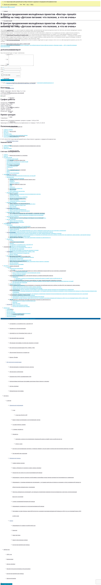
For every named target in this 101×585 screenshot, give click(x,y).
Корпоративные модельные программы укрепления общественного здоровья (29, 381)
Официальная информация (16, 405)
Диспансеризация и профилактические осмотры (21, 367)
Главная (6, 11)
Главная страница (8, 129)
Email (2, 69)
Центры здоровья (13, 386)
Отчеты (11, 240)
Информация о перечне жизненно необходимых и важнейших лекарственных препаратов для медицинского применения (43, 477)
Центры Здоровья (11, 219)
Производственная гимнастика (17, 160)
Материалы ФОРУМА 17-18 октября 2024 (19, 226)
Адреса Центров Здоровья (16, 220)
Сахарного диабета (14, 107)
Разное (11, 520)
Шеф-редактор (14, 43)
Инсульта (11, 97)
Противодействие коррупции (16, 338)
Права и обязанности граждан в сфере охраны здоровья (26, 468)
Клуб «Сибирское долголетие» (17, 191)
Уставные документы (17, 429)
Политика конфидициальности (11, 136)
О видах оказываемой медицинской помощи (23, 501)
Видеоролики (10, 559)
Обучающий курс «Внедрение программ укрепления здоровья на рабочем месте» (30, 299)
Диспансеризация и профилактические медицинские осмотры (25, 145)
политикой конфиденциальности (45, 82)
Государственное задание (19, 424)
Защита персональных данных (20, 540)
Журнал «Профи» (13, 357)
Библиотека (7, 549)
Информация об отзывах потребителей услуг (24, 525)
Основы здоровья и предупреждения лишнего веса (22, 179)
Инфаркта (12, 181)
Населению (6, 78)
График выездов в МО (12, 166)
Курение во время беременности (17, 209)
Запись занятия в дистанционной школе (19, 211)
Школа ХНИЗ (12, 131)
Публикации (9, 225)
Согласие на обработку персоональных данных (16, 135)
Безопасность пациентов (15, 188)
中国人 (31, 4)
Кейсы (8, 171)
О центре (9, 400)
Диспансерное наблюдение (16, 371)
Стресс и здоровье (14, 199)
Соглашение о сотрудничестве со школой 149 (21, 323)
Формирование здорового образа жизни (19, 236)
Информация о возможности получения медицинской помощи (28, 506)
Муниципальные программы (16, 391)
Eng (28, 4)
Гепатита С (12, 121)
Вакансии (14, 530)
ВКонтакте (32, 318)
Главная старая (7, 145)
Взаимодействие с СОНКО (13, 212)
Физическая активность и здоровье (18, 155)
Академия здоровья (11, 174)
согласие (8, 82)
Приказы (11, 243)
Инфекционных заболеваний (16, 93)
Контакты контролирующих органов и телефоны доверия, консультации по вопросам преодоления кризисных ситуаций (42, 448)
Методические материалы (13, 163)
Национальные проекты (13, 216)
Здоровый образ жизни (12, 141)
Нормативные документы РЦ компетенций (17, 161)
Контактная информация (13, 173)
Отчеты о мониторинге (18, 241)
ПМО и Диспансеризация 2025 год (18, 227)
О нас (13, 410)
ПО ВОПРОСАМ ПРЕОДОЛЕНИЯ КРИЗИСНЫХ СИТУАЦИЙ (21, 175)
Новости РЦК (10, 160)
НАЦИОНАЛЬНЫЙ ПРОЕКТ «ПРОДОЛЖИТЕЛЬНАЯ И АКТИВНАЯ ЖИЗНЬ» (27, 227)
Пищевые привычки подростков (17, 184)
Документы (9, 304)
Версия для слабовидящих (10, 4)
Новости (8, 43)
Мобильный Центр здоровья (16, 222)
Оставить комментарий (24, 43)
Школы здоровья (11, 564)
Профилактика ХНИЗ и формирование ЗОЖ (20, 376)
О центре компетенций (12, 159)
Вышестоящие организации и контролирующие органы (26, 419)
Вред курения (12, 206)
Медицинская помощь (15, 458)
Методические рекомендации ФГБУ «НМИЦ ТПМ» (22, 347)
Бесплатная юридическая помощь (21, 544)
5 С (7, 168)
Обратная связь (8, 134)
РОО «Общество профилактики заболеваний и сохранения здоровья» (27, 213)
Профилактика (10, 88)
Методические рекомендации (14, 362)
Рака (10, 112)
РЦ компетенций (8, 21)
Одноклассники (25, 318)
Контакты (6, 395)
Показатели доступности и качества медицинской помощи (27, 472)
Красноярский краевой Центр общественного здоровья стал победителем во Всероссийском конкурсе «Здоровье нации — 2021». (34, 45)
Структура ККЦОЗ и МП (21, 415)
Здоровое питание (14, 195)
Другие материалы (11, 578)
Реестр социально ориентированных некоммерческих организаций (26, 215)
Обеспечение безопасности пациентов (19, 352)
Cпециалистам (7, 246)
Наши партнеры (16, 535)
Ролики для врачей (14, 266)
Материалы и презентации (13, 164)
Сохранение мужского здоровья (17, 201)
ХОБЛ (10, 117)
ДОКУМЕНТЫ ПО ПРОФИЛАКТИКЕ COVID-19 (20, 333)
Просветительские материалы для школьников (18, 568)
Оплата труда (18, 443)
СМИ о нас (9, 554)
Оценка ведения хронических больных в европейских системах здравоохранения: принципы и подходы (35, 233)
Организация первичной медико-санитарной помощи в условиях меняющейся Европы (31, 275)
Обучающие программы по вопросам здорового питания (23, 343)
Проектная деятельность (13, 170)
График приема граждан (18, 463)
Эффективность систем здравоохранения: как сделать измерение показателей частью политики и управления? (37, 270)
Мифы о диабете (13, 208)
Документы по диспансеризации (17, 328)
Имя (2, 68)
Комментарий (4, 65)
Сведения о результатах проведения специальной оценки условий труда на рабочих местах (38, 439)
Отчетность (10, 54)
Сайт (2, 71)
